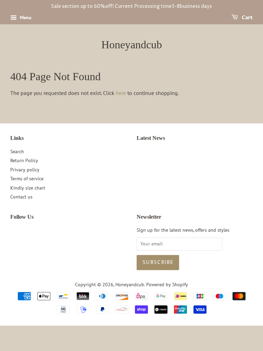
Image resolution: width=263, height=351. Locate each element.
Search (17, 151)
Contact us (21, 197)
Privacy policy (24, 170)
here (121, 92)
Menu (25, 17)
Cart (247, 17)
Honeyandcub (131, 44)
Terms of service (26, 179)
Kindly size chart (27, 188)
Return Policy (24, 160)
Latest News (151, 138)
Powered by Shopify (167, 284)
